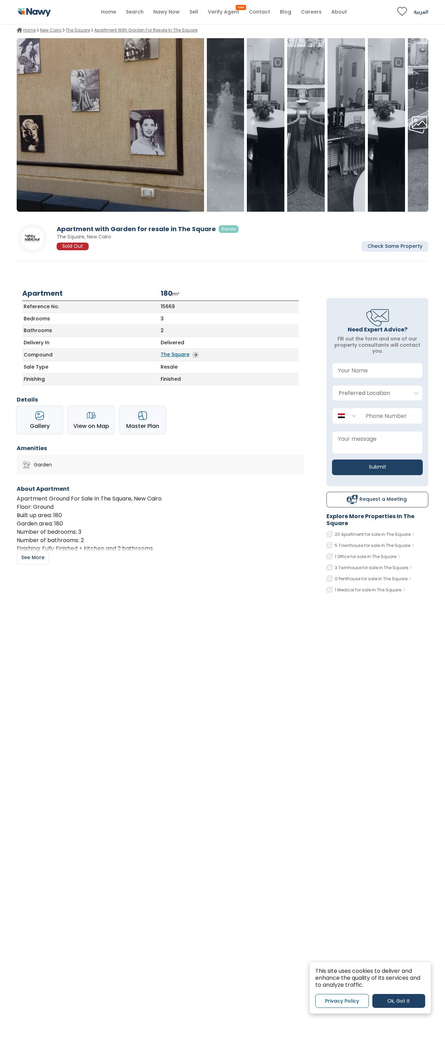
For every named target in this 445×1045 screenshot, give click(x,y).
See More (32, 557)
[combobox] (370, 393)
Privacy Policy (342, 1000)
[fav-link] (402, 12)
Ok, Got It (398, 1000)
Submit (377, 466)
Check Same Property (394, 246)
